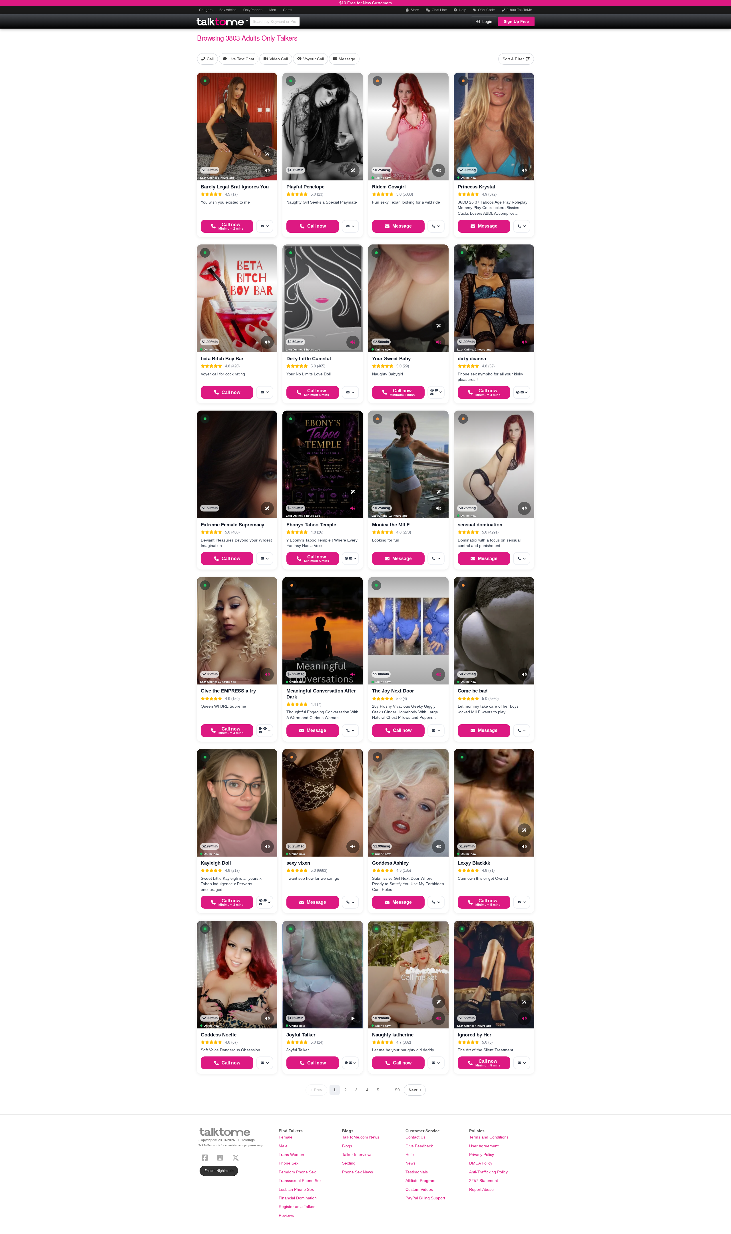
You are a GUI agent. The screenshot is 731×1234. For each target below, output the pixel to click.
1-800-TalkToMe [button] (519, 10)
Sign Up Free (516, 21)
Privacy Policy (481, 1154)
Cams (287, 10)
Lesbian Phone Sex (296, 1189)
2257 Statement (483, 1180)
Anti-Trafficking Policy (488, 1172)
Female (285, 1137)
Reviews (286, 1215)
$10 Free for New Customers (365, 3)
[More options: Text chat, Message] (350, 1062)
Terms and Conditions (489, 1137)
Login (486, 21)
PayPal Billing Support (425, 1198)
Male (283, 1146)
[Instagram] (221, 1157)
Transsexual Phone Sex (300, 1180)
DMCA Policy (480, 1163)
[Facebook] (206, 1157)
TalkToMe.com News (360, 1137)
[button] (205, 81)
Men (272, 10)
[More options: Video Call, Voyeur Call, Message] (264, 730)
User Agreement (484, 1146)
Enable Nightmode (219, 1171)
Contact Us (415, 1137)
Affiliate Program (420, 1180)
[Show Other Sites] (248, 19)
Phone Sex (288, 1163)
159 (396, 1090)
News (410, 1163)
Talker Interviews (357, 1154)
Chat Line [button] (439, 10)
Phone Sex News (357, 1172)
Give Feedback (419, 1146)
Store (414, 10)
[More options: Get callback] (436, 226)
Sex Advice (227, 10)
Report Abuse (481, 1189)
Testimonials (416, 1172)
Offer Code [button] (486, 10)
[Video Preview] (353, 1018)
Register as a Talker (297, 1206)
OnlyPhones (252, 10)
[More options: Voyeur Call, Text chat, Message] (436, 392)
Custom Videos (419, 1189)
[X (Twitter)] (237, 1157)
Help (462, 10)
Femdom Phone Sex (297, 1172)
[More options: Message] (264, 226)
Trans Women (291, 1154)
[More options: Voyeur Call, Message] (521, 392)
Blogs (347, 1146)
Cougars (205, 10)
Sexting (349, 1163)
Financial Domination (298, 1198)
